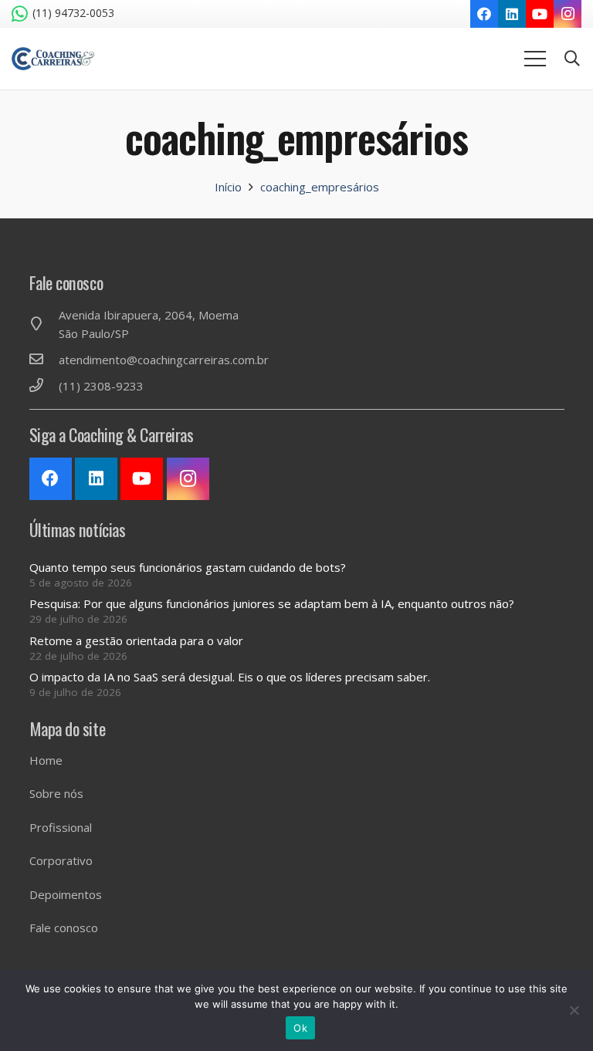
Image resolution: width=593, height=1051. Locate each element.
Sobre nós (56, 793)
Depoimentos (65, 894)
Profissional (60, 827)
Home (46, 760)
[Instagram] (567, 14)
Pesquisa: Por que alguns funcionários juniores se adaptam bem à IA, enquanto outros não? (271, 603)
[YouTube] (540, 14)
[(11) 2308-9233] (44, 386)
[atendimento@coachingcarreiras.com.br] (44, 359)
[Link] (53, 58)
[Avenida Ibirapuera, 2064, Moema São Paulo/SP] (44, 324)
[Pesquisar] (572, 58)
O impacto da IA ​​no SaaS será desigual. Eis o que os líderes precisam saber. (229, 676)
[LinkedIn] (512, 14)
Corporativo (61, 860)
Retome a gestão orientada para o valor (136, 640)
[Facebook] (484, 14)
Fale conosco (63, 927)
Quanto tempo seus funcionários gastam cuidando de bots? (187, 567)
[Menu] (535, 58)
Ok (300, 1028)
